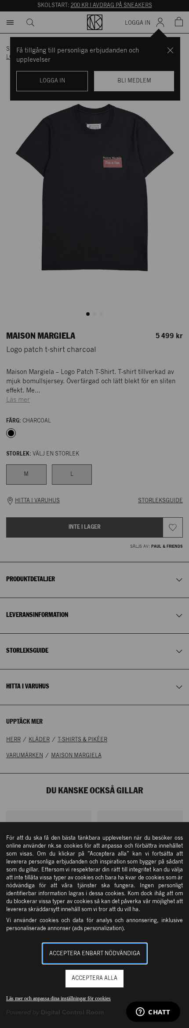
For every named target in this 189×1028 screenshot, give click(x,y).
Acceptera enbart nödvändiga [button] (94, 953)
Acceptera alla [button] (94, 978)
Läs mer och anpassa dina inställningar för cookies (58, 998)
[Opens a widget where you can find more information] (153, 1013)
